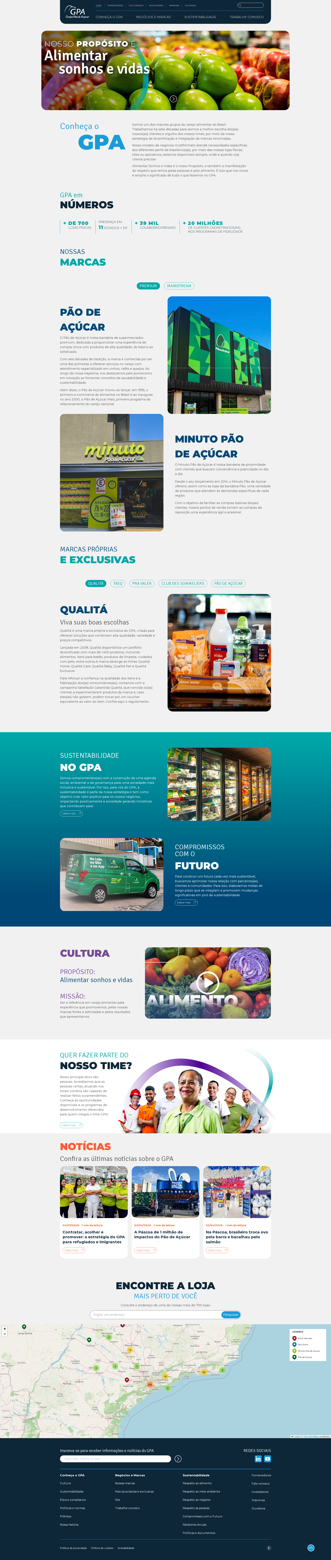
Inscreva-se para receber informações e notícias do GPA (107, 1450)
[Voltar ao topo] (311, 1547)
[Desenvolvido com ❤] (269, 1548)
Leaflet (296, 1436)
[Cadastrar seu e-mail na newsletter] (178, 1458)
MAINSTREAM (179, 285)
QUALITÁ (95, 583)
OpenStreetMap (311, 1436)
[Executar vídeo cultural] (207, 983)
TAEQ (117, 583)
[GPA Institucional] (76, 11)
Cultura (65, 1483)
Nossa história (69, 1524)
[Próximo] (173, 99)
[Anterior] (158, 99)
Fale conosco (136, 5)
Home (99, 5)
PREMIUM (148, 285)
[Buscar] (250, 5)
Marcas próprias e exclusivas (134, 1491)
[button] (24, 1326)
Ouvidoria (190, 5)
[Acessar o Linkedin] (258, 1458)
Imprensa (174, 5)
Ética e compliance (73, 1499)
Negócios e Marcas (130, 1475)
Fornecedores (115, 5)
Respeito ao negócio (196, 1499)
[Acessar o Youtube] (267, 1458)
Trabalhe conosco (247, 17)
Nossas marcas (125, 1483)
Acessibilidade (126, 1548)
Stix (117, 1499)
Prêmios (65, 1516)
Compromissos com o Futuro (202, 1516)
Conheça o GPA (72, 1475)
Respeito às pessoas (196, 1508)
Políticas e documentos (199, 1533)
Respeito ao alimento (197, 1483)
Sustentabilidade (71, 1491)
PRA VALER (142, 583)
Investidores (156, 5)
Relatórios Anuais (194, 1524)
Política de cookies (102, 1548)
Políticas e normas (72, 1508)
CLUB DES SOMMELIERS (183, 583)
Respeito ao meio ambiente (201, 1491)
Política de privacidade (73, 1548)
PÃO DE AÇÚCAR (228, 583)
